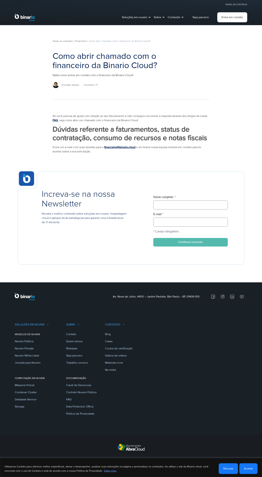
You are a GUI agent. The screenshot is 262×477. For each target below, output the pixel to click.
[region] (131, 467)
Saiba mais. (110, 470)
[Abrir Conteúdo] (182, 17)
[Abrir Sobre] (163, 17)
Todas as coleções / (63, 41)
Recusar (228, 468)
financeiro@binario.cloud (119, 147)
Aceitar (248, 468)
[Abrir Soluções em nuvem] (149, 17)
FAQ (55, 120)
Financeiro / (81, 41)
